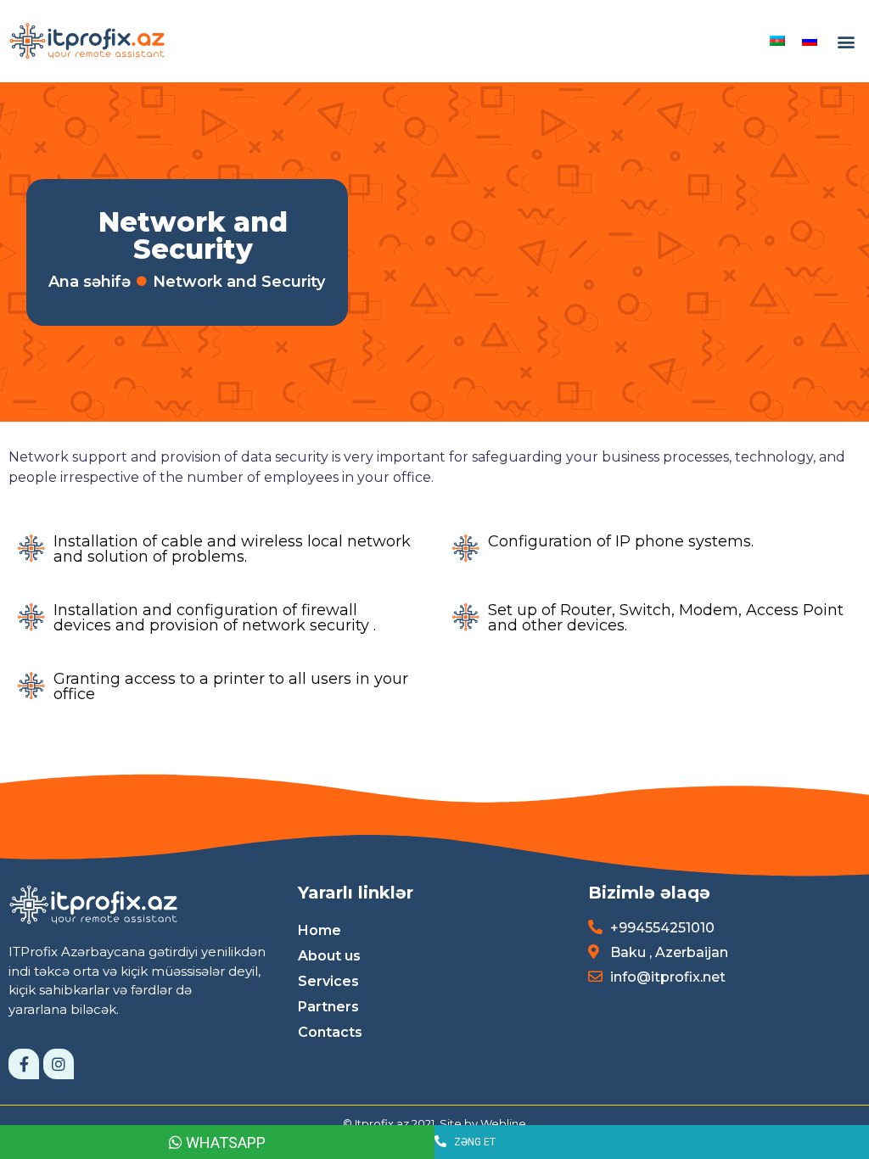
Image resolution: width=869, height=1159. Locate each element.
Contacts (330, 1032)
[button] (847, 41)
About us (329, 956)
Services (328, 981)
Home (319, 930)
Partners (328, 1007)
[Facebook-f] (23, 1064)
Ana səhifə (89, 281)
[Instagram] (58, 1064)
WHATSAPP (224, 1142)
